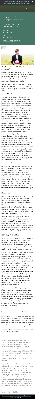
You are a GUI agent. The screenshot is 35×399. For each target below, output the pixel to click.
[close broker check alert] (32, 1)
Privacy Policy (6, 392)
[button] (29, 8)
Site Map (15, 392)
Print (3, 48)
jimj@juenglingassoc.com (11, 41)
